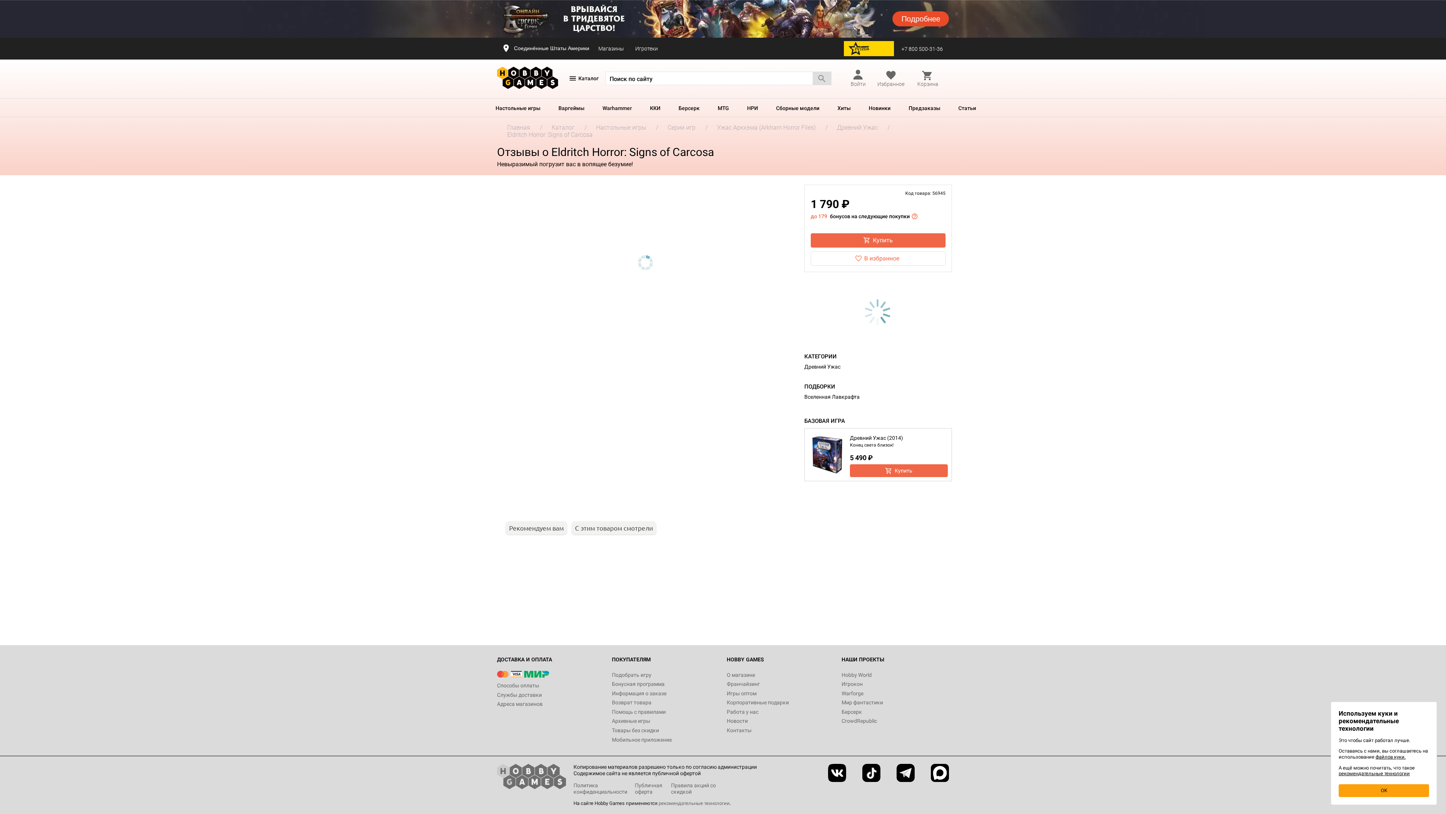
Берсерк (689, 108)
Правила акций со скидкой (693, 788)
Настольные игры (518, 108)
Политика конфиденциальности (600, 788)
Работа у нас (742, 712)
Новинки (880, 108)
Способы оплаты (518, 685)
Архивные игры (631, 721)
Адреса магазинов (520, 704)
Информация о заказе (639, 693)
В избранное (881, 258)
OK (1384, 790)
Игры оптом (742, 693)
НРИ (752, 108)
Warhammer (617, 108)
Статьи (967, 108)
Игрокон (852, 684)
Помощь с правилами (639, 712)
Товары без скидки (635, 730)
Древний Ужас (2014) (876, 438)
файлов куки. (1391, 757)
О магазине (741, 675)
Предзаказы (924, 108)
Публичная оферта (648, 788)
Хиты (844, 108)
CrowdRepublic (859, 721)
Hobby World (857, 675)
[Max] (940, 773)
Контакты (739, 730)
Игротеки (646, 49)
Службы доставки (519, 695)
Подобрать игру (631, 675)
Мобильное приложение (642, 740)
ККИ (655, 108)
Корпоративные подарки (758, 702)
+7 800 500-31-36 (922, 49)
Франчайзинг (743, 684)
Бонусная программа (638, 684)
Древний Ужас (822, 367)
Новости (737, 721)
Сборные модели (797, 108)
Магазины (611, 49)
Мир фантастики (862, 702)
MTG (723, 108)
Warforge (852, 693)
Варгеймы (571, 108)
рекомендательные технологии (694, 803)
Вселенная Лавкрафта (832, 397)
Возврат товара (631, 702)
